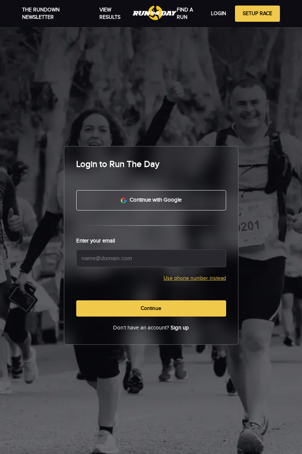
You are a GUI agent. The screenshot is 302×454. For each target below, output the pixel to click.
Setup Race (257, 14)
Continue (151, 308)
